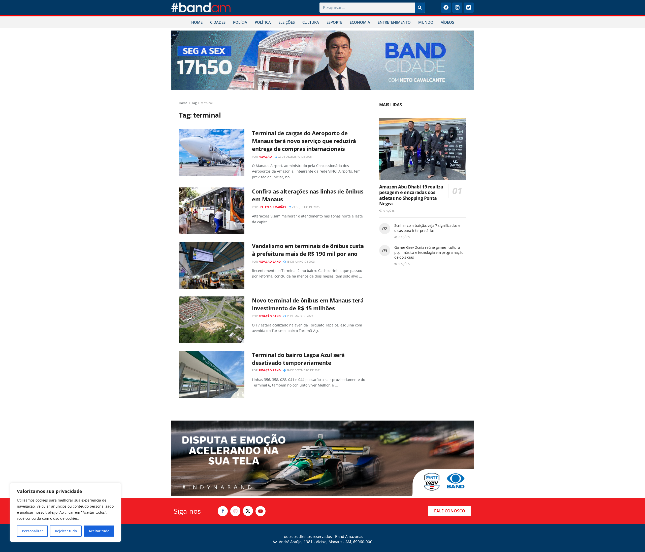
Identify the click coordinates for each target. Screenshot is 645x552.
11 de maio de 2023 (299, 316)
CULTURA (310, 22)
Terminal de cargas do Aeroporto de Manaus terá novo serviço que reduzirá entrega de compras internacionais (304, 140)
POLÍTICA (263, 22)
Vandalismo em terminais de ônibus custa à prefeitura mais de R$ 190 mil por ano (308, 249)
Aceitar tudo (99, 531)
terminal (207, 103)
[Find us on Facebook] (223, 511)
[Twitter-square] (469, 8)
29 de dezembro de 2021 (303, 370)
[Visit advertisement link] (322, 60)
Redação (265, 156)
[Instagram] (457, 8)
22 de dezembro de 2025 (294, 156)
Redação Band (270, 261)
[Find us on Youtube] (260, 511)
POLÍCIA (240, 22)
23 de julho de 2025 (305, 207)
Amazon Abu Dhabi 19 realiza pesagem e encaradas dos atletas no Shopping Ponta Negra (411, 195)
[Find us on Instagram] (235, 511)
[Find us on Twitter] (248, 511)
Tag (194, 103)
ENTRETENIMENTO (394, 22)
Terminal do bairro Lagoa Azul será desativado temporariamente (298, 358)
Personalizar (32, 531)
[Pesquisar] (420, 8)
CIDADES (217, 22)
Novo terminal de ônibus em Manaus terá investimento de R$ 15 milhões (307, 304)
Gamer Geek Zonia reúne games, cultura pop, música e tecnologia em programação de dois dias (428, 252)
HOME (197, 22)
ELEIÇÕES (286, 22)
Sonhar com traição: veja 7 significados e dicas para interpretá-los (427, 228)
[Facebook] (446, 8)
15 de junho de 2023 (300, 261)
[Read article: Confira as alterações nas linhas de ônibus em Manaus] (211, 210)
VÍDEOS (447, 22)
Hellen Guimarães (272, 207)
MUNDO (425, 22)
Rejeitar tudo (66, 531)
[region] (65, 512)
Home (183, 103)
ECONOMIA (360, 22)
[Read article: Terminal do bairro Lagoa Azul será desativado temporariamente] (211, 374)
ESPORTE (334, 22)
